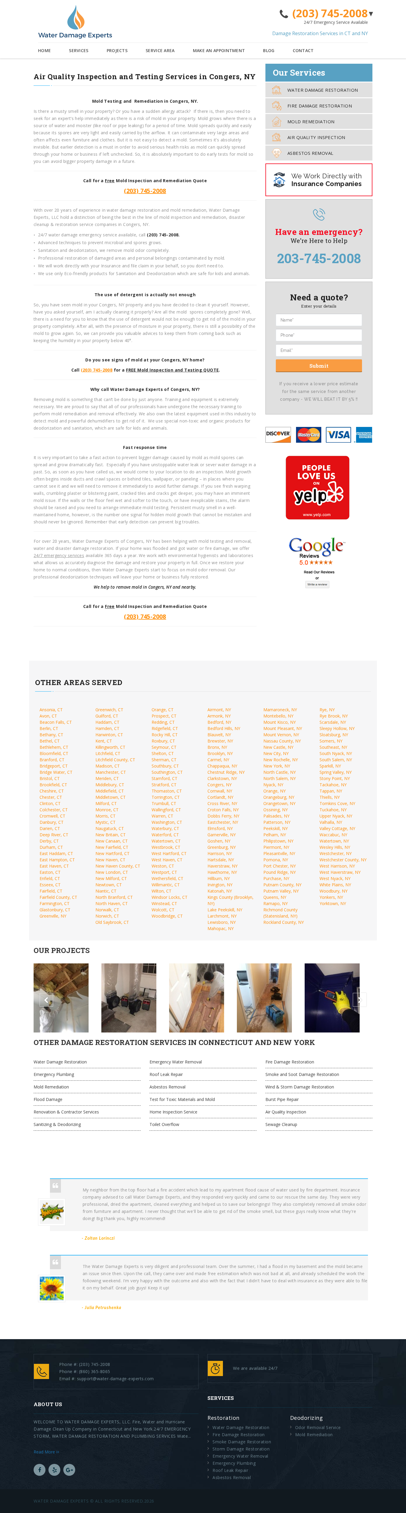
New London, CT (111, 872)
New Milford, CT (111, 878)
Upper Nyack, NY (336, 816)
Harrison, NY (219, 853)
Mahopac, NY (220, 928)
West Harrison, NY (337, 866)
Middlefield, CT (109, 791)
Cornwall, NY (219, 791)
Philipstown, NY (278, 841)
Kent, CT (103, 741)
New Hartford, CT (112, 853)
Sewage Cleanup (281, 1124)
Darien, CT (50, 828)
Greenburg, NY (221, 847)
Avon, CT (48, 716)
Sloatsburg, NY (334, 734)
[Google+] (69, 1470)
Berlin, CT (49, 728)
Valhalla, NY (331, 822)
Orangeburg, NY (278, 797)
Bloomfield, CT (54, 753)
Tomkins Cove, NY (337, 803)
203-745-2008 (319, 258)
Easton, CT (50, 872)
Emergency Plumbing (54, 1074)
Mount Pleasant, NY (282, 728)
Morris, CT (105, 816)
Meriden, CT (107, 778)
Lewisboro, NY (221, 922)
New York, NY (276, 766)
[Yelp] (54, 1470)
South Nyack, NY (336, 753)
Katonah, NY (219, 891)
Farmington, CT (55, 903)
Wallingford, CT (166, 809)
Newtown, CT (108, 884)
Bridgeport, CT (54, 766)
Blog (268, 50)
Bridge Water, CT (56, 772)
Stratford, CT (164, 784)
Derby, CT (49, 841)
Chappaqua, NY (222, 766)
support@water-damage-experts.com (115, 1378)
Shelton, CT (163, 753)
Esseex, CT (50, 884)
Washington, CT (167, 822)
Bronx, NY (217, 747)
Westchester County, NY (343, 859)
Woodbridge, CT (167, 916)
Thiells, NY (330, 797)
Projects (117, 50)
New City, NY (276, 753)
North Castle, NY (279, 772)
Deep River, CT (54, 834)
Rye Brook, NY (334, 716)
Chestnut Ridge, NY (226, 772)
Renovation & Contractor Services (66, 1112)
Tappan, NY (331, 791)
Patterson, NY (276, 822)
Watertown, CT (166, 841)
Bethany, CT (51, 734)
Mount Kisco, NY (279, 722)
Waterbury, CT (165, 828)
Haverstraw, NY (222, 866)
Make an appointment (219, 50)
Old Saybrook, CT (112, 922)
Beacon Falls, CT (56, 722)
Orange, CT (163, 709)
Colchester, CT (54, 809)
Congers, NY (219, 784)
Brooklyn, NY (220, 753)
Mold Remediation (310, 121)
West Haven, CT (167, 859)
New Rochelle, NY (280, 759)
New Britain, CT (110, 834)
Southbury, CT (165, 766)
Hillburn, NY (218, 878)
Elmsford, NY (220, 828)
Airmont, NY (219, 709)
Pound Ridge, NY (279, 872)
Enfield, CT (50, 878)
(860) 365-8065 (94, 1371)
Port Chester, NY (279, 866)
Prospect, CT (164, 716)
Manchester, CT (110, 772)
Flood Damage (48, 1099)
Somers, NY (331, 741)
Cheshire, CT (52, 791)
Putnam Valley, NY (281, 891)
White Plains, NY (335, 884)
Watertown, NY (334, 841)
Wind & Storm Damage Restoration (299, 1087)
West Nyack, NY (335, 878)
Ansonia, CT (51, 709)
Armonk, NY (219, 716)
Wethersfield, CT (167, 878)
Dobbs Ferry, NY (223, 816)
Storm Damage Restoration (241, 1449)
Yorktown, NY (333, 903)
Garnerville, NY (221, 834)
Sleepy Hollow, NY (337, 728)
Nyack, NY (273, 784)
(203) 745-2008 (330, 13)
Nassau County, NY (282, 741)
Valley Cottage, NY (337, 828)
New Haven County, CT (117, 866)
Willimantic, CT (166, 884)
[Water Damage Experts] (75, 22)
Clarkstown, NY (222, 778)
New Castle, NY (278, 747)
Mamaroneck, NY (280, 709)
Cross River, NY (222, 803)
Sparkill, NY (330, 766)
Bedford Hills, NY (223, 728)
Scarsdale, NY (333, 722)
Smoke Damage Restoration (242, 1442)
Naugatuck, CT (109, 828)
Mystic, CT (105, 822)
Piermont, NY (276, 847)
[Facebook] (39, 1470)
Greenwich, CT (109, 709)
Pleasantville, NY (279, 853)
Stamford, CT (164, 778)
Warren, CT (162, 816)
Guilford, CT (106, 716)
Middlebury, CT (109, 784)
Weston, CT (163, 866)
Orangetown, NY (279, 803)
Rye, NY (327, 709)
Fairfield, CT (51, 891)
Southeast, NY (333, 747)
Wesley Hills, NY (335, 847)
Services (78, 50)
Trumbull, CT (164, 803)
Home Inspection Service (173, 1112)
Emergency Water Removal (176, 1062)
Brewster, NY (220, 741)
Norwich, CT (107, 916)
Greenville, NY (53, 916)
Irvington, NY (219, 884)
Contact (303, 50)
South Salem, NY (336, 759)
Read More (45, 1452)
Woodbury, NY (333, 891)
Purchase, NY (276, 878)
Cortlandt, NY (220, 797)
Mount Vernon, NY (281, 734)
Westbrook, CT (166, 847)
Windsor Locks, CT (170, 897)
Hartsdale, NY (220, 859)
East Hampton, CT (57, 859)
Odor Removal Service (318, 1427)
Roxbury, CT (163, 741)
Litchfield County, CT (115, 759)
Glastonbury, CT (55, 910)
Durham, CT (51, 847)
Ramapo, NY (275, 903)
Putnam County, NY (282, 884)
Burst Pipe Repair (282, 1099)
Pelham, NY (274, 834)
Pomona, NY (275, 859)
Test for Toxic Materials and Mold (182, 1099)
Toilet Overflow (164, 1124)
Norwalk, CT (107, 910)
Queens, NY (274, 897)
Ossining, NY (275, 809)
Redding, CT (163, 722)
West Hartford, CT (169, 853)
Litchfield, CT (107, 753)
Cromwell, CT (52, 816)
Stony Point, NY (335, 778)
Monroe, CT (107, 809)
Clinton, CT (50, 803)
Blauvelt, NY (219, 734)
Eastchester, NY (222, 822)
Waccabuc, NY (333, 834)
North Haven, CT (111, 903)
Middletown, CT (110, 797)
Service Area (160, 50)
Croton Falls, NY (223, 809)
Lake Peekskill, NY (224, 910)
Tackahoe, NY (333, 784)
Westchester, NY (336, 853)
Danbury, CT (52, 822)
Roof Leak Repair (166, 1074)
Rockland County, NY (283, 922)
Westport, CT (164, 872)
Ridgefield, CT (165, 728)
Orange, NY (274, 791)
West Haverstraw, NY (340, 872)
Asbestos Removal (310, 153)
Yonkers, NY (331, 897)
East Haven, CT (54, 866)
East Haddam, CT (56, 853)
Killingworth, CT (110, 747)
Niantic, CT (106, 891)
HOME (44, 50)
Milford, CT (106, 803)
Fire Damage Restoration (319, 106)
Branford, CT (52, 759)
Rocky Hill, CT (165, 734)
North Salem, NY (279, 778)
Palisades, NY (276, 816)
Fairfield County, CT (58, 897)
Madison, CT (107, 766)
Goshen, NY (218, 841)
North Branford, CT (114, 897)
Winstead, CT (164, 903)
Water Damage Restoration (322, 90)
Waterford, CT (165, 834)
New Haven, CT (110, 859)
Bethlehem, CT (54, 747)
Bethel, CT (50, 741)
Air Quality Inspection (316, 137)
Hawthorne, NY (222, 872)
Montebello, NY (278, 716)
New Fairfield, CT (111, 847)
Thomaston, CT (167, 791)
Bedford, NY (219, 722)
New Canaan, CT (111, 841)
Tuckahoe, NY (333, 809)
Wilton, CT (161, 891)
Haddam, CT (107, 722)
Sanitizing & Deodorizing (57, 1124)
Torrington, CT (166, 797)
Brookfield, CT (53, 784)
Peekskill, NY (275, 828)
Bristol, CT (50, 778)
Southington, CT (167, 772)
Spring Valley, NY (336, 772)
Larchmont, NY (222, 916)
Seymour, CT (164, 747)
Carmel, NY (218, 759)
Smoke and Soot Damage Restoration (302, 1074)
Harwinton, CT (109, 734)
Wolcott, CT (163, 910)
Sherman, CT (164, 759)
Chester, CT (51, 797)
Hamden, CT (107, 728)
